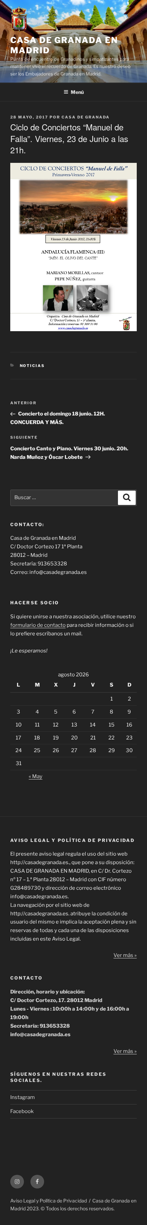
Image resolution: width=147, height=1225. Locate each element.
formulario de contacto (38, 625)
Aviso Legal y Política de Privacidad (48, 1200)
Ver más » (125, 955)
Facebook (22, 1111)
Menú (77, 92)
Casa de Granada (86, 117)
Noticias (32, 365)
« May (35, 776)
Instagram (22, 1097)
